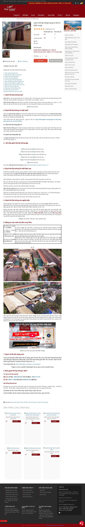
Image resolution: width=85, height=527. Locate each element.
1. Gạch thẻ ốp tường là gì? (10, 73)
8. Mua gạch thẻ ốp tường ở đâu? (12, 88)
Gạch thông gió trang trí (71, 70)
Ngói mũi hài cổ (69, 55)
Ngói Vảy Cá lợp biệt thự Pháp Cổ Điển (71, 47)
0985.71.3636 (12, 379)
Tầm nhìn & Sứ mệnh (45, 492)
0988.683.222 (27, 379)
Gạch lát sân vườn (70, 65)
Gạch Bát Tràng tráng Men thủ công (72, 80)
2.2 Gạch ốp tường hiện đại (10, 78)
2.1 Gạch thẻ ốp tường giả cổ (11, 76)
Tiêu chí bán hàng (27, 490)
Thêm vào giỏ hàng (56, 60)
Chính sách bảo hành (11, 496)
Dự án (33, 15)
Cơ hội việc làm (27, 494)
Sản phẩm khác (69, 86)
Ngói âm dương (69, 35)
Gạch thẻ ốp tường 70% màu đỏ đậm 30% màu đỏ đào (32, 418)
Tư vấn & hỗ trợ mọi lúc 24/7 (11, 89)
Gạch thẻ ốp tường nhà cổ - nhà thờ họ (13, 418)
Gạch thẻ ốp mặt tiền (22, 402)
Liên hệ (67, 15)
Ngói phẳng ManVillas (71, 42)
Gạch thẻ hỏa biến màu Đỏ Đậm (52, 452)
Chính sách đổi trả (27, 496)
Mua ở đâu (51, 15)
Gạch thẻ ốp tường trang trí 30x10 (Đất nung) (27, 18)
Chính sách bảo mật (28, 492)
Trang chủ (16, 15)
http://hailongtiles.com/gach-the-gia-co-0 (37, 165)
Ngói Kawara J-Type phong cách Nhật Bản (72, 52)
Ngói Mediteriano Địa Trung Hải (72, 38)
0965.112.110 (36, 377)
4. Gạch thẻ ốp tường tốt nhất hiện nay (13, 81)
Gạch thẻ (13, 402)
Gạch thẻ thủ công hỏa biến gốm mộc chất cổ (51, 418)
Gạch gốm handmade (71, 83)
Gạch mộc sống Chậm (71, 89)
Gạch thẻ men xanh (13, 450)
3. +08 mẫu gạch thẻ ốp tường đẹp (12, 79)
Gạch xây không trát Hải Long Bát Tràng (71, 58)
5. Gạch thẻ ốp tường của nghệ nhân (13, 83)
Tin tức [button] (60, 15)
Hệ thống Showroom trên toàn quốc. (13, 91)
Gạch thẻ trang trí (33, 402)
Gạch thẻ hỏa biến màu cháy (32, 451)
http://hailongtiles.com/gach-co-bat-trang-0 (28, 364)
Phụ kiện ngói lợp (69, 77)
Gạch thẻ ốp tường (43, 402)
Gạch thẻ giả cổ (11, 18)
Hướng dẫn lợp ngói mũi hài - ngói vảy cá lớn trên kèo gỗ (11, 500)
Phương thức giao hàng (12, 494)
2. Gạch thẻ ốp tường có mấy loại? (12, 74)
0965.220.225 (18, 377)
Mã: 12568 (3, 521)
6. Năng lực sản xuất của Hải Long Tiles (13, 84)
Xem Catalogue (23, 61)
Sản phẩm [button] (41, 15)
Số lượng (36, 56)
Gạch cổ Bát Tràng (70, 62)
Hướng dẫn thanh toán (11, 492)
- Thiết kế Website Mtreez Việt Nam (54, 525)
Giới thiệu (25, 15)
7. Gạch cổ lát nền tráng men (11, 86)
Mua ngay (40, 60)
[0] (81, 3)
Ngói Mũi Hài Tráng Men (71, 44)
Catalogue (76, 15)
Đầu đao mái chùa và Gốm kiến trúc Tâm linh (72, 73)
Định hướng (43, 494)
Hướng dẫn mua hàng (11, 490)
